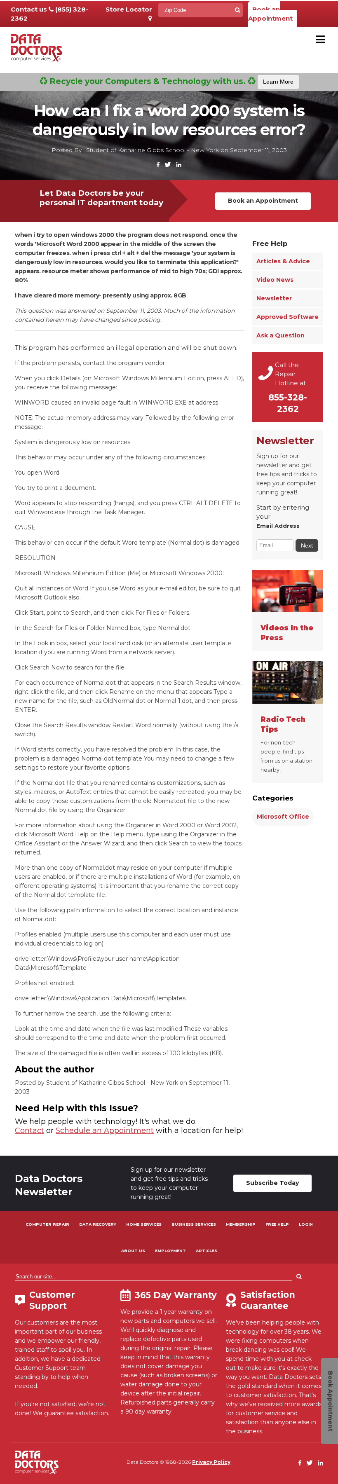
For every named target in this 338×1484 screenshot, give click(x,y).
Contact (29, 1130)
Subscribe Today (272, 1183)
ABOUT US (133, 1250)
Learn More (278, 81)
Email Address (278, 525)
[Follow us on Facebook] (158, 165)
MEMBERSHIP (241, 1224)
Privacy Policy (211, 1462)
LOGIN (306, 1224)
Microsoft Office (283, 816)
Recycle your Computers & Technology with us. (170, 81)
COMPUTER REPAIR (47, 1224)
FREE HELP (277, 1224)
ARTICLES (206, 1250)
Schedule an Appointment (105, 1130)
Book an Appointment (270, 13)
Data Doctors (37, 1462)
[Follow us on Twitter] (167, 165)
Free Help (270, 243)
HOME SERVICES (144, 1224)
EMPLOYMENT (170, 1250)
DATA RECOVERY (97, 1224)
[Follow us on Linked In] (178, 165)
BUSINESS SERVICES (193, 1224)
